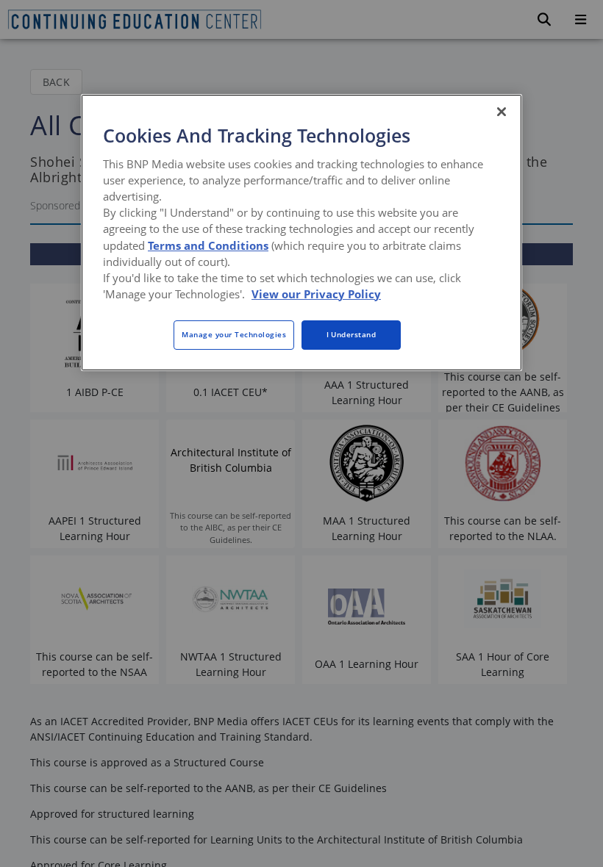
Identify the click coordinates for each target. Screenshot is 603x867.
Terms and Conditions (208, 245)
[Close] (501, 112)
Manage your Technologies (234, 334)
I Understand (352, 334)
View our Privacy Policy (316, 294)
